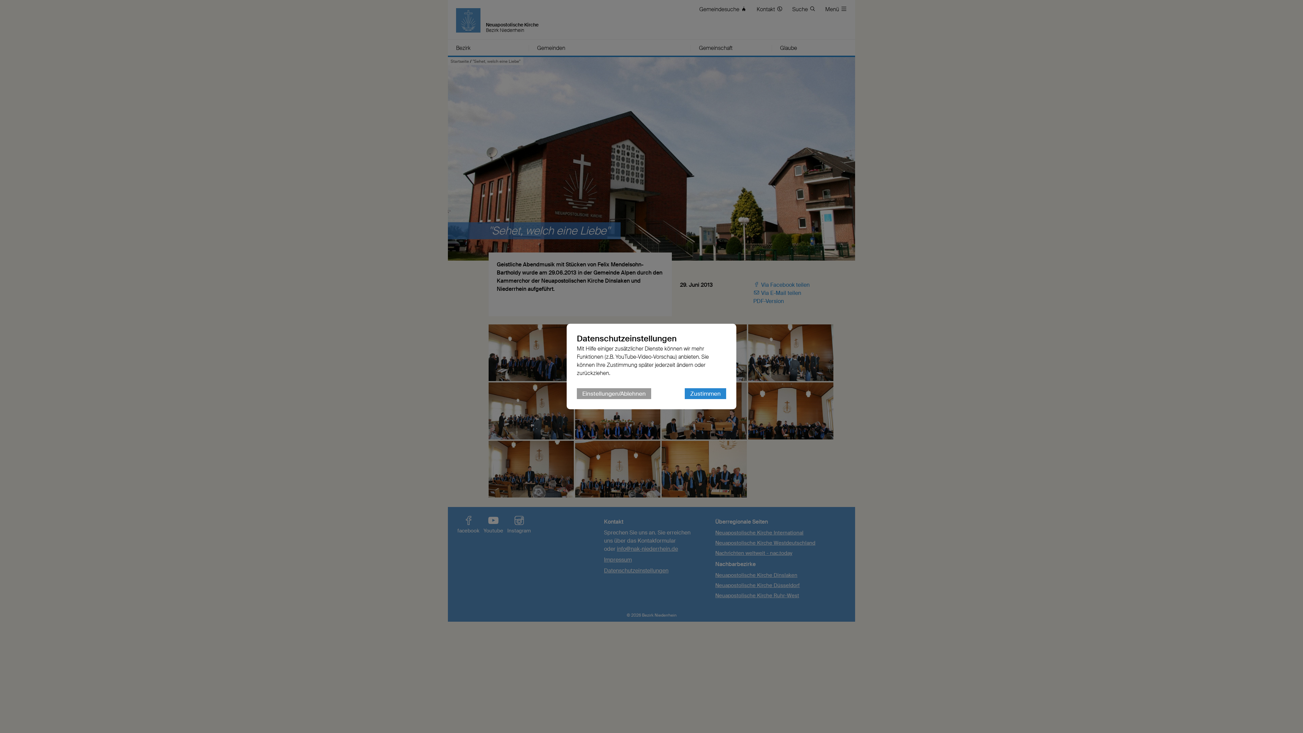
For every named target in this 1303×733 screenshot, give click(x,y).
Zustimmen (705, 393)
